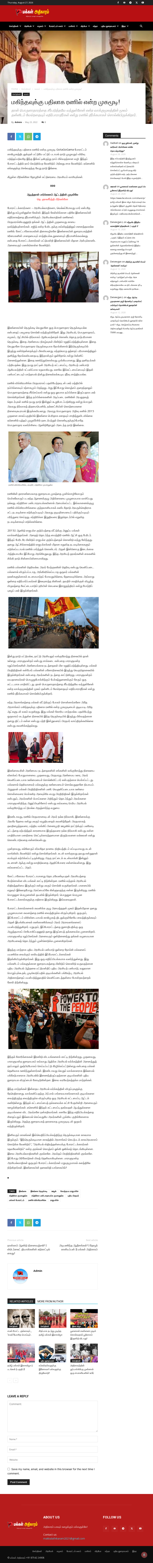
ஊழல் (53, 1191)
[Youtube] (143, 2)
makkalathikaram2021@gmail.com (64, 1538)
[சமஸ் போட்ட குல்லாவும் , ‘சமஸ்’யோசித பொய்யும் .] (21, 1318)
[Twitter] (136, 2)
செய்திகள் (13, 26)
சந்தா (95, 26)
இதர (124, 26)
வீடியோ (84, 26)
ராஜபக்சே (54, 1200)
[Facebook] (118, 2)
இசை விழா (76, 1326)
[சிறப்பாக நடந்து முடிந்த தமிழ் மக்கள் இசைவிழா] (52, 1318)
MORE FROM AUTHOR (50, 1301)
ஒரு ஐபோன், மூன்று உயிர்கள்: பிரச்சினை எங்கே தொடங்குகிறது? (124, 147)
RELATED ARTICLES (21, 1301)
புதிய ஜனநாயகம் (108, 26)
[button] (141, 26)
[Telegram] (130, 2)
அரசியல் (28, 26)
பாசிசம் (72, 26)
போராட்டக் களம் (56, 26)
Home (14, 88)
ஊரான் (113, 186)
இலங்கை (22, 1191)
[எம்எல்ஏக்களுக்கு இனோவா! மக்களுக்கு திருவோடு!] (52, 1353)
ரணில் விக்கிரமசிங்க (37, 1200)
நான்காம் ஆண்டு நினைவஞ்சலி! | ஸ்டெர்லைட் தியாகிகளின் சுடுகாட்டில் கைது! (28, 1249)
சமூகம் (40, 26)
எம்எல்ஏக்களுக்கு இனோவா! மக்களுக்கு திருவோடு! (50, 1369)
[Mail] (124, 2)
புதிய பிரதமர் (73, 1195)
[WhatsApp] (28, 136)
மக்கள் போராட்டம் (16, 1200)
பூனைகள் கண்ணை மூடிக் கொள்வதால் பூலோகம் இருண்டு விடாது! (83, 1335)
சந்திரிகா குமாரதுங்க (18, 1195)
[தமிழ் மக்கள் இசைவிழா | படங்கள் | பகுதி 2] (21, 1353)
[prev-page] (9, 1380)
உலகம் (37, 88)
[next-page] (15, 1380)
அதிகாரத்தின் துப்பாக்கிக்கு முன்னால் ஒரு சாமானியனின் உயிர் (82, 1369)
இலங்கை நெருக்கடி (39, 1191)
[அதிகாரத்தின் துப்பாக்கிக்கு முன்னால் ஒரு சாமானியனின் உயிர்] (84, 1353)
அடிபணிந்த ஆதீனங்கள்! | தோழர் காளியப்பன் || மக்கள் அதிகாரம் (78, 1247)
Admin (18, 122)
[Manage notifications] (144, 1555)
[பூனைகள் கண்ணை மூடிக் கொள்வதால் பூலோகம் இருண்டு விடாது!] (84, 1318)
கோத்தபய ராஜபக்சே (69, 1191)
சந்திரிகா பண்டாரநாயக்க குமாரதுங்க (48, 1195)
